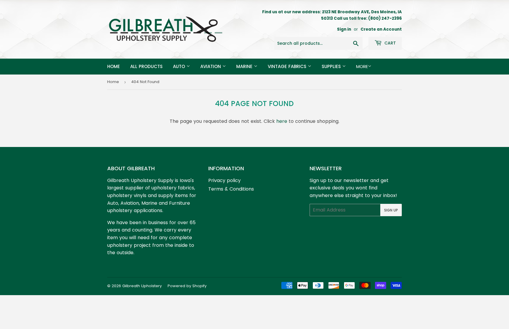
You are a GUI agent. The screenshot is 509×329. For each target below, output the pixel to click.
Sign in (344, 29)
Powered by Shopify (187, 286)
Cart (389, 43)
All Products (146, 66)
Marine (245, 66)
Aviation (211, 66)
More (362, 66)
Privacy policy (224, 180)
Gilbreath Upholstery (142, 286)
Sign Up (391, 210)
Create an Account (381, 29)
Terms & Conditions (231, 189)
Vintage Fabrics (288, 66)
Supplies (332, 66)
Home (113, 66)
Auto (179, 66)
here (281, 121)
